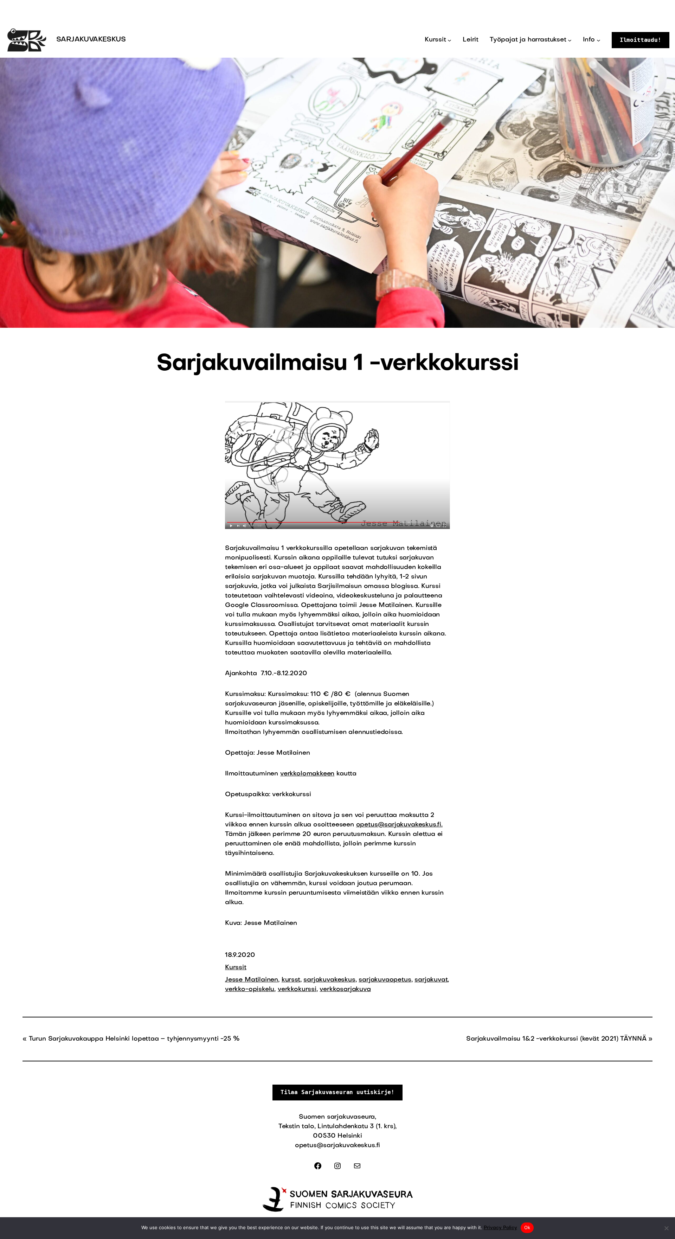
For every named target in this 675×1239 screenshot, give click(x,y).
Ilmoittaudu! (640, 40)
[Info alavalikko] (598, 40)
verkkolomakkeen (307, 774)
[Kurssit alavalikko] (449, 40)
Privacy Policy (500, 1228)
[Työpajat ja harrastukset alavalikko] (570, 40)
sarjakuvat (431, 980)
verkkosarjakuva (345, 989)
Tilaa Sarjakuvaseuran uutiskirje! (337, 1092)
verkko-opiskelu (249, 989)
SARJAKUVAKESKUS (91, 39)
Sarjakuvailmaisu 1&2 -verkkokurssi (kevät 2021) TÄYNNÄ (556, 1039)
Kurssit (235, 968)
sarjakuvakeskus (329, 980)
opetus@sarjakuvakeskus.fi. (399, 825)
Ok (527, 1227)
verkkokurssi (297, 989)
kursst (291, 980)
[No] (666, 1228)
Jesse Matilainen (251, 980)
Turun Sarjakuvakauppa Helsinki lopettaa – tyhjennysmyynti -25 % (134, 1039)
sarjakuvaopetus (385, 980)
